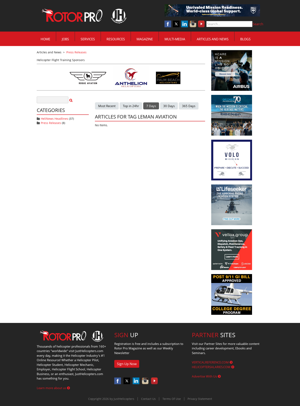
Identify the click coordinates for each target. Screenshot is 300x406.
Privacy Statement (200, 399)
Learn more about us (52, 388)
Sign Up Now (127, 364)
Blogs (245, 39)
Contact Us (148, 399)
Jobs (65, 39)
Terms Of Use (171, 399)
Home (45, 39)
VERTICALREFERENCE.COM (211, 362)
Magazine (145, 39)
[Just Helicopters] (83, 16)
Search (258, 24)
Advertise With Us (205, 376)
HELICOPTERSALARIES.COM (211, 367)
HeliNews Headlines (54, 119)
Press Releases (51, 123)
